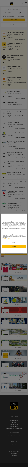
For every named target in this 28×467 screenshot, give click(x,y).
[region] (14, 233)
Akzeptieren (14, 246)
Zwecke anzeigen (14, 250)
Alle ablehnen (14, 242)
